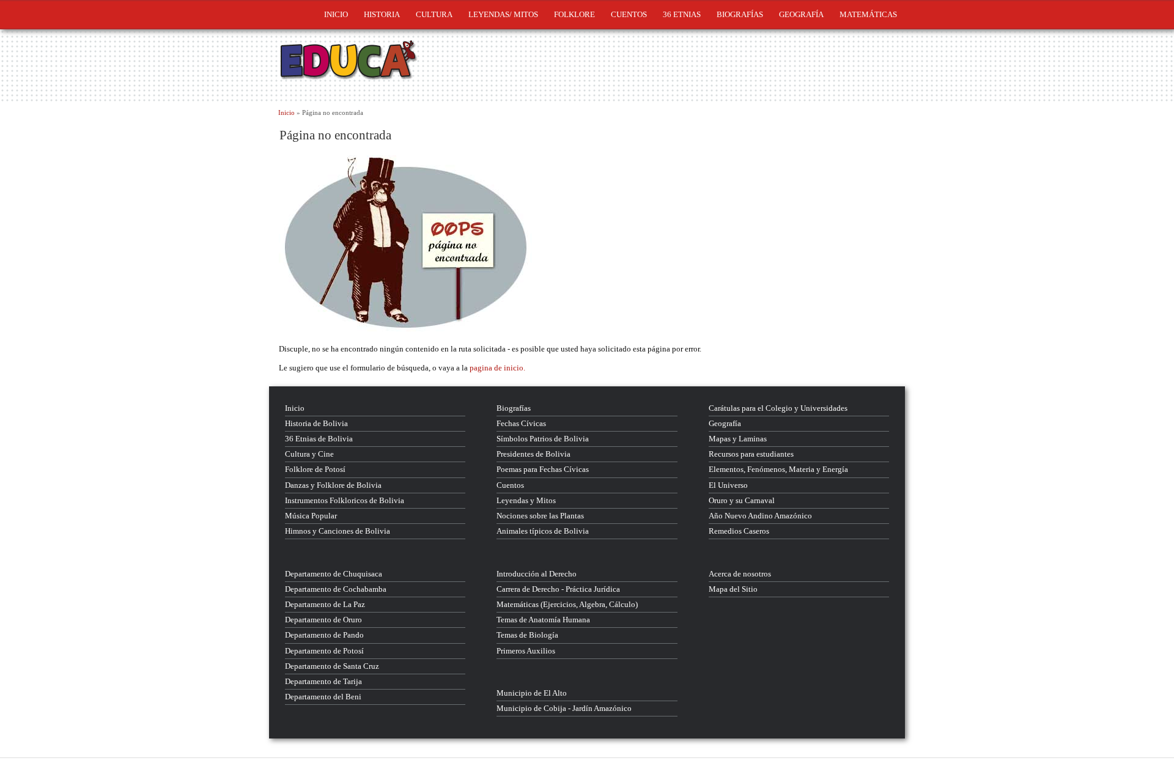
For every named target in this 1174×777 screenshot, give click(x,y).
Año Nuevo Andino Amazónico (760, 515)
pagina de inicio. (497, 367)
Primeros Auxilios (526, 650)
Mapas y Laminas (738, 438)
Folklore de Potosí (315, 469)
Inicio (336, 14)
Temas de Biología (527, 634)
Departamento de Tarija (323, 681)
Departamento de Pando (324, 634)
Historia (382, 14)
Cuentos (510, 485)
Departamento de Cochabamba (335, 589)
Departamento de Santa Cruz (332, 666)
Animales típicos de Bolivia (543, 531)
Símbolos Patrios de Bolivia (543, 438)
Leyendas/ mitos (503, 14)
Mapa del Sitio (733, 589)
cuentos (629, 14)
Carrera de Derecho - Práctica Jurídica (558, 589)
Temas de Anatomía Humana (543, 619)
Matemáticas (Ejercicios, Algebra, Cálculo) (567, 604)
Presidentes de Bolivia (533, 453)
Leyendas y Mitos (526, 500)
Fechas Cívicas (521, 423)
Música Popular (311, 515)
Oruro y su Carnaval (742, 500)
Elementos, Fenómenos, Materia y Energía (778, 469)
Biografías (740, 14)
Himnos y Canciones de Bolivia (337, 531)
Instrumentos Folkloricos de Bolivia (344, 500)
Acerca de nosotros (740, 573)
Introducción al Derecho (537, 573)
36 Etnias (682, 14)
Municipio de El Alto (532, 693)
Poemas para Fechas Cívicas (543, 469)
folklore (574, 14)
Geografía (801, 14)
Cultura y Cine (309, 453)
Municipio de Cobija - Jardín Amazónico (564, 708)
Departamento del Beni (323, 696)
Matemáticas (868, 14)
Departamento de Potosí (324, 650)
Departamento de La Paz (325, 604)
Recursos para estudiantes (751, 453)
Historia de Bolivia (316, 423)
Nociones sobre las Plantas (540, 515)
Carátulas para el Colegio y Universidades (778, 408)
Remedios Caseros (739, 531)
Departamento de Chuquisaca (333, 573)
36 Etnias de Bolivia (319, 438)
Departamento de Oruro (323, 619)
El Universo (728, 485)
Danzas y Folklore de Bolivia (333, 485)
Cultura (434, 14)
